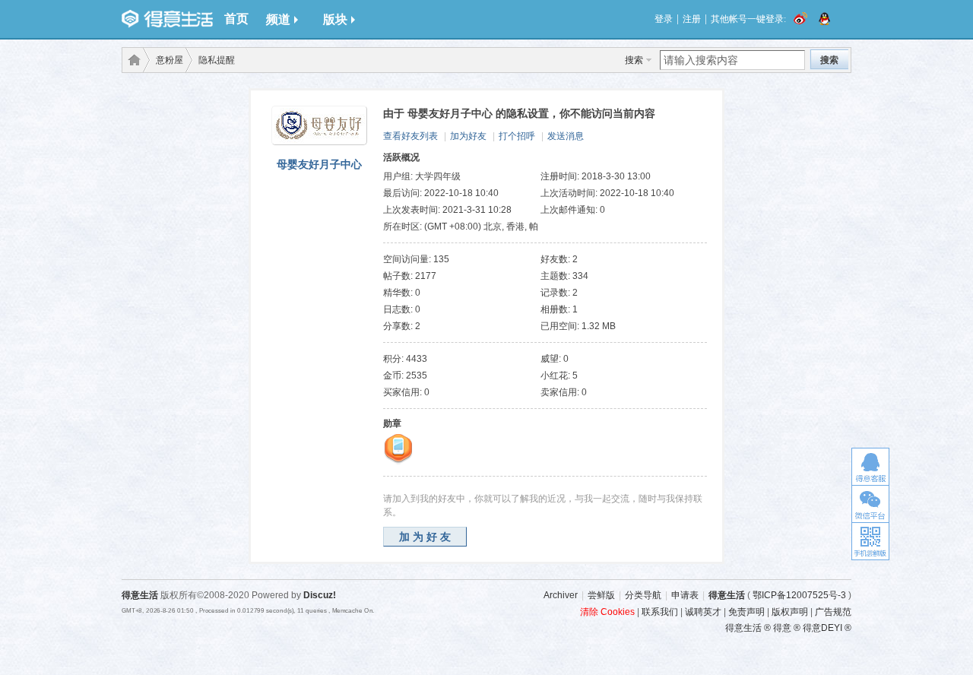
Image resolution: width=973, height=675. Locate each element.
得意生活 (726, 595)
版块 (335, 19)
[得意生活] (167, 19)
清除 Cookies (607, 612)
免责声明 (746, 612)
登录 (663, 19)
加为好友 (468, 136)
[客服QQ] (870, 466)
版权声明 (790, 612)
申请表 (685, 595)
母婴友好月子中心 (319, 164)
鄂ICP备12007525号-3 (799, 595)
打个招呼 (517, 136)
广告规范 (833, 612)
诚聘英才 (703, 612)
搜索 (634, 60)
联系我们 (660, 612)
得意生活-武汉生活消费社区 (131, 60)
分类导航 (643, 595)
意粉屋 (169, 60)
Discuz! (319, 595)
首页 (236, 18)
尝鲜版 (601, 595)
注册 (692, 19)
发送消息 (565, 136)
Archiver (561, 595)
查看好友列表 (410, 136)
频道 (278, 19)
